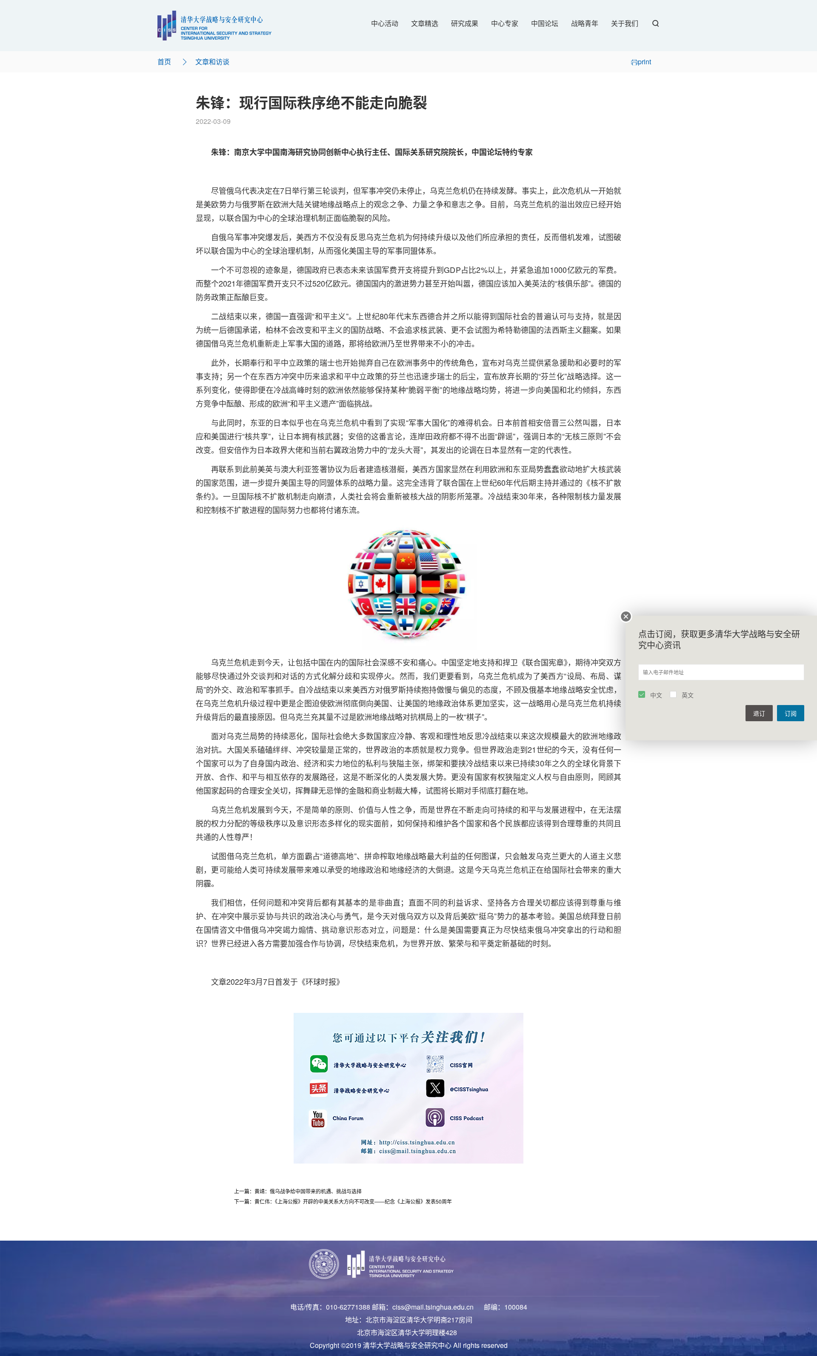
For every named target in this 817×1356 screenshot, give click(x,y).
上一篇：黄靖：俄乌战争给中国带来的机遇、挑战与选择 (298, 1191)
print (644, 61)
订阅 (791, 713)
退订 (759, 713)
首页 (164, 61)
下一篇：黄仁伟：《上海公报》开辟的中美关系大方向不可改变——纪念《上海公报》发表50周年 (343, 1201)
